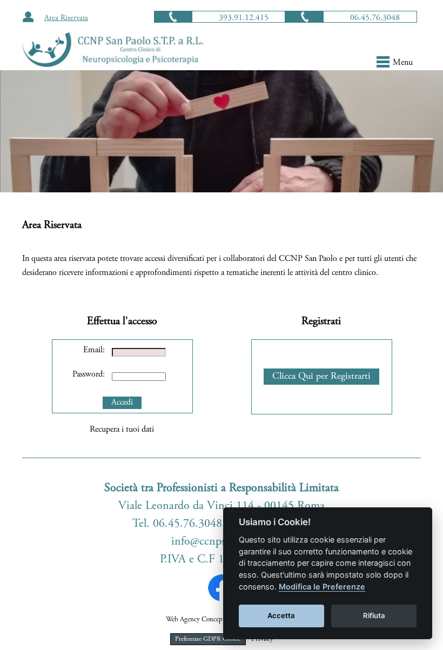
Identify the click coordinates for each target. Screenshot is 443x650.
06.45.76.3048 (375, 18)
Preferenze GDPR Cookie (208, 639)
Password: (88, 374)
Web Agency (183, 620)
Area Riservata (66, 18)
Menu (403, 62)
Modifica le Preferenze (322, 586)
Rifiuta (374, 615)
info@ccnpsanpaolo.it (221, 542)
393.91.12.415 (244, 18)
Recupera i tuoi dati (122, 429)
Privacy (262, 639)
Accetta (281, 615)
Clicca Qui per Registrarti (321, 376)
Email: (94, 350)
